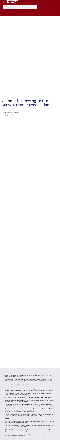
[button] (20, 12)
